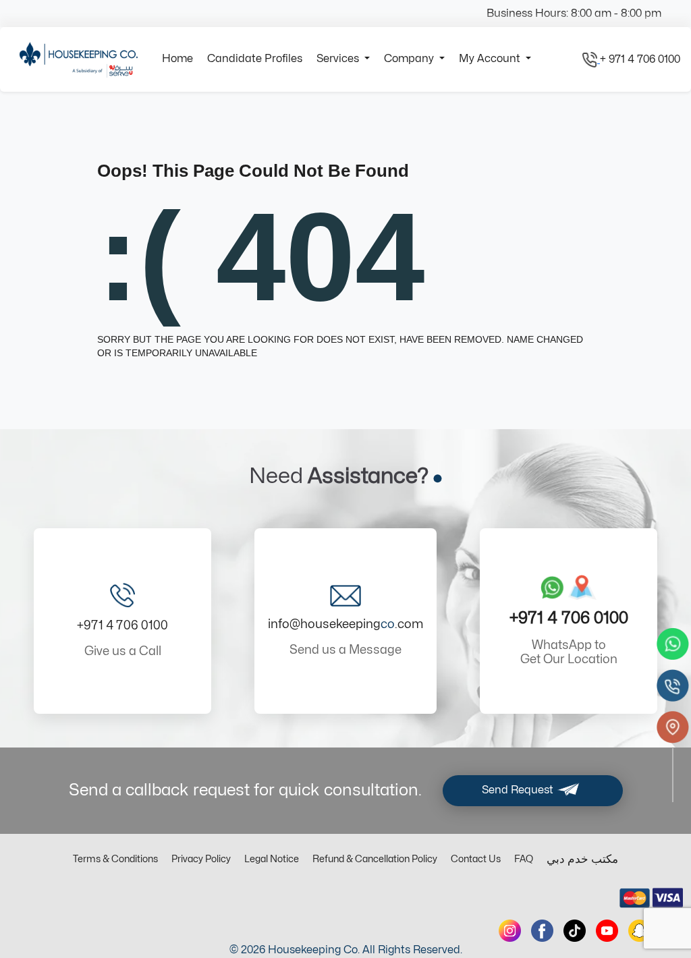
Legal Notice (271, 859)
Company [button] (410, 58)
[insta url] (510, 931)
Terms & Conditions (115, 859)
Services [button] (339, 58)
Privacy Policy (201, 859)
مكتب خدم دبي (582, 859)
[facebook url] (542, 931)
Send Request (519, 790)
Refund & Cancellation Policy (374, 859)
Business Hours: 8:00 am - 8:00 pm (574, 13)
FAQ (523, 859)
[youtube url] (607, 931)
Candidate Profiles (254, 58)
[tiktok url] (574, 931)
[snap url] (639, 931)
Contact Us (476, 859)
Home (177, 58)
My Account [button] (491, 58)
